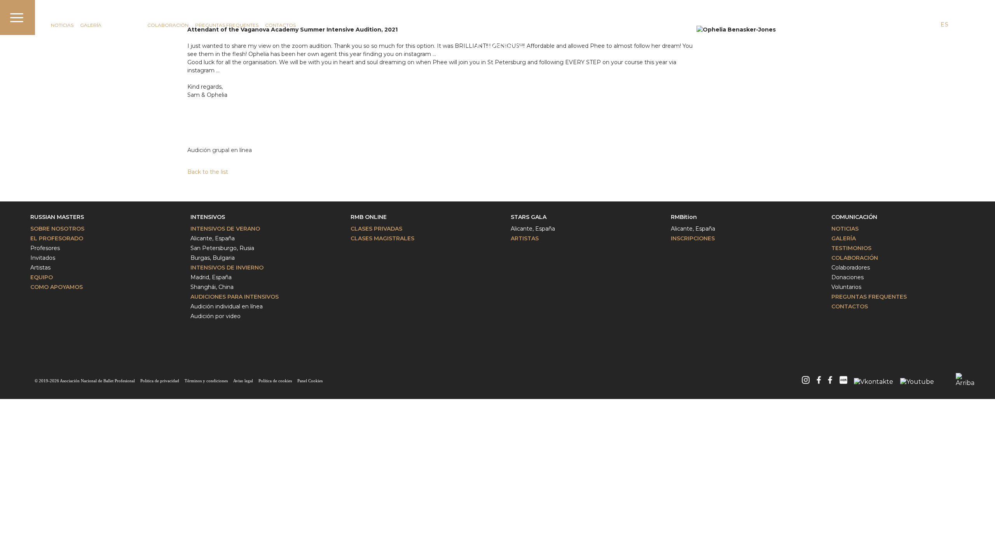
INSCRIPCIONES (693, 238)
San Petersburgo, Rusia (222, 248)
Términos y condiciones (206, 380)
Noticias (845, 228)
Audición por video (215, 316)
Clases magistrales (382, 238)
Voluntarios (846, 287)
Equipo (41, 277)
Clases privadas (376, 228)
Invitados (42, 257)
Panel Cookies (310, 380)
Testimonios (124, 25)
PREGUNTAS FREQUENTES (226, 25)
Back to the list (207, 171)
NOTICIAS (62, 25)
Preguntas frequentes (869, 296)
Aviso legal (243, 380)
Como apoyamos (56, 287)
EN (930, 24)
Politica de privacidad (159, 380)
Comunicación (75, 14)
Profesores (45, 248)
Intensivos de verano (225, 228)
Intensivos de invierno (227, 267)
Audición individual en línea (226, 306)
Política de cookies (275, 380)
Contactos (849, 306)
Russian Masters (57, 217)
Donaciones (847, 277)
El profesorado (56, 238)
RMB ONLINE (369, 217)
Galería (90, 25)
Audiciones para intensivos (234, 296)
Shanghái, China (212, 287)
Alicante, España (212, 238)
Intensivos (207, 217)
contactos (280, 25)
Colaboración (168, 25)
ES (944, 24)
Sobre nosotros (57, 228)
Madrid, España (211, 277)
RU (958, 24)
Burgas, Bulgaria (212, 257)
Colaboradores (850, 267)
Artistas (40, 267)
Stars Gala (528, 217)
